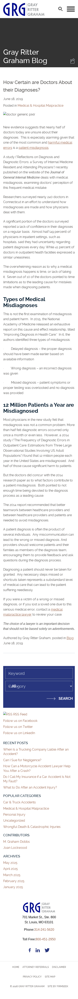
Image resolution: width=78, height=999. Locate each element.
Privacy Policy (32, 976)
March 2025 (11, 875)
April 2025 (10, 869)
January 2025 (13, 887)
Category (17, 686)
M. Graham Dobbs (16, 842)
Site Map (50, 976)
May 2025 (10, 863)
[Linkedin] (38, 951)
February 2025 (13, 881)
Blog (70, 638)
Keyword (16, 673)
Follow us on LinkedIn (19, 733)
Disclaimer (59, 967)
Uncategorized (14, 820)
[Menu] (71, 9)
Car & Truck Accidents (19, 802)
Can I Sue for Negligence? (22, 760)
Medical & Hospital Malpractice (40, 105)
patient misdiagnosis (34, 148)
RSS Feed (19, 714)
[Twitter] (47, 951)
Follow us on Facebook (20, 721)
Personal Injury (14, 814)
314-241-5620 (39, 929)
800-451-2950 (39, 939)
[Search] (60, 9)
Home (15, 967)
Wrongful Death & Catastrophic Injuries (32, 827)
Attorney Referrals (35, 967)
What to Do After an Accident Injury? (30, 787)
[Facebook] (30, 951)
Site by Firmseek (58, 986)
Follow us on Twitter (18, 727)
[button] (72, 62)
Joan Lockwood (15, 848)
